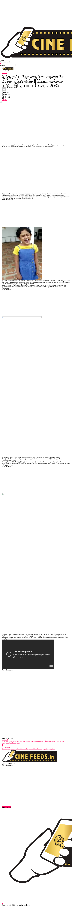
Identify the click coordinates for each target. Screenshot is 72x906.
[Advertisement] (36, 13)
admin (4, 100)
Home (2, 60)
